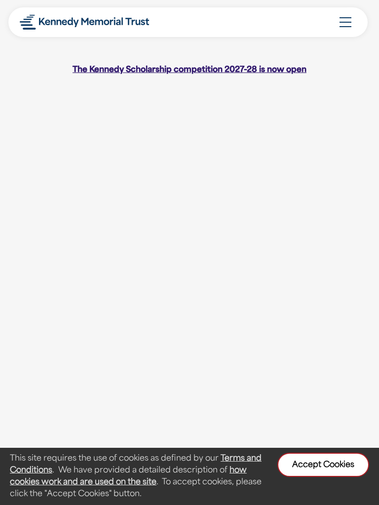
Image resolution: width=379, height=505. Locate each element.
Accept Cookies (323, 465)
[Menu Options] (345, 22)
